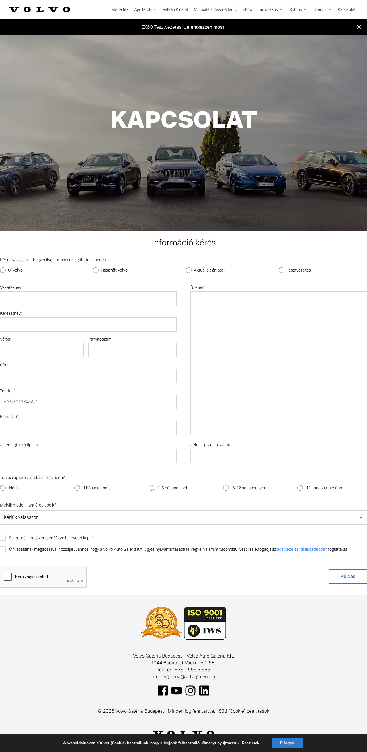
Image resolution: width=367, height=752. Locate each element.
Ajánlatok (142, 9)
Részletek (250, 743)
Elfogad (287, 743)
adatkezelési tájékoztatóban (302, 549)
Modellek (119, 9)
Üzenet (197, 287)
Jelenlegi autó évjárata (210, 444)
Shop (247, 9)
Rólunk (295, 9)
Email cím (9, 416)
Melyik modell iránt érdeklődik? (28, 505)
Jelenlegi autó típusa (19, 444)
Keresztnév (11, 313)
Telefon (7, 390)
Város (5, 339)
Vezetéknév (11, 287)
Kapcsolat (347, 9)
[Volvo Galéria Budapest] (39, 9)
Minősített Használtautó (215, 9)
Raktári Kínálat (175, 9)
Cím (4, 365)
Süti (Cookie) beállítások (244, 711)
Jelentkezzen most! (205, 27)
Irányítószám (100, 339)
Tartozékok (268, 9)
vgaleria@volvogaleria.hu (190, 677)
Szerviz (319, 9)
